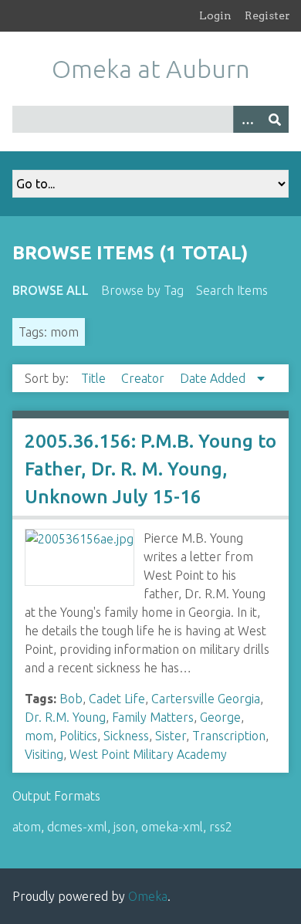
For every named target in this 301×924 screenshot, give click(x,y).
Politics (78, 736)
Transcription (228, 736)
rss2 (220, 827)
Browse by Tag (142, 290)
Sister (170, 736)
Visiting (44, 754)
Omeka (147, 896)
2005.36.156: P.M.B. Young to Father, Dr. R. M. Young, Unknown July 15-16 (150, 469)
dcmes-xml (77, 827)
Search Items (232, 290)
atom (26, 827)
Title (95, 378)
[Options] (247, 119)
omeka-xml (172, 827)
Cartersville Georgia (205, 699)
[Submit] (275, 119)
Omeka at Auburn (151, 69)
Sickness (126, 736)
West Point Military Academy (148, 754)
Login (215, 15)
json (124, 827)
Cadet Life (117, 699)
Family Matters (153, 717)
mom (39, 736)
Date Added (214, 378)
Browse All (50, 290)
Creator (144, 378)
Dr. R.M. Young (65, 717)
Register (267, 15)
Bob (71, 699)
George (220, 717)
